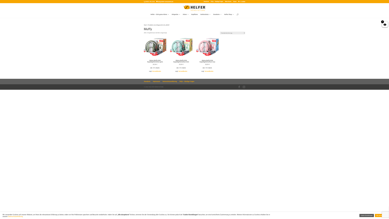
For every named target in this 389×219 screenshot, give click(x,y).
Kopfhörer (194, 14)
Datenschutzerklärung (170, 81)
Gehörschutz (204, 14)
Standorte (206, 1)
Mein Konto (228, 1)
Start (145, 25)
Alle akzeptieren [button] (380, 215)
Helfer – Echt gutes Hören (159, 14)
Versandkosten (156, 71)
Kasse (234, 1)
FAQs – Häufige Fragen (217, 1)
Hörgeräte (175, 14)
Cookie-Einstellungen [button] (367, 215)
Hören (185, 14)
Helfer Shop (228, 14)
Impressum (156, 81)
